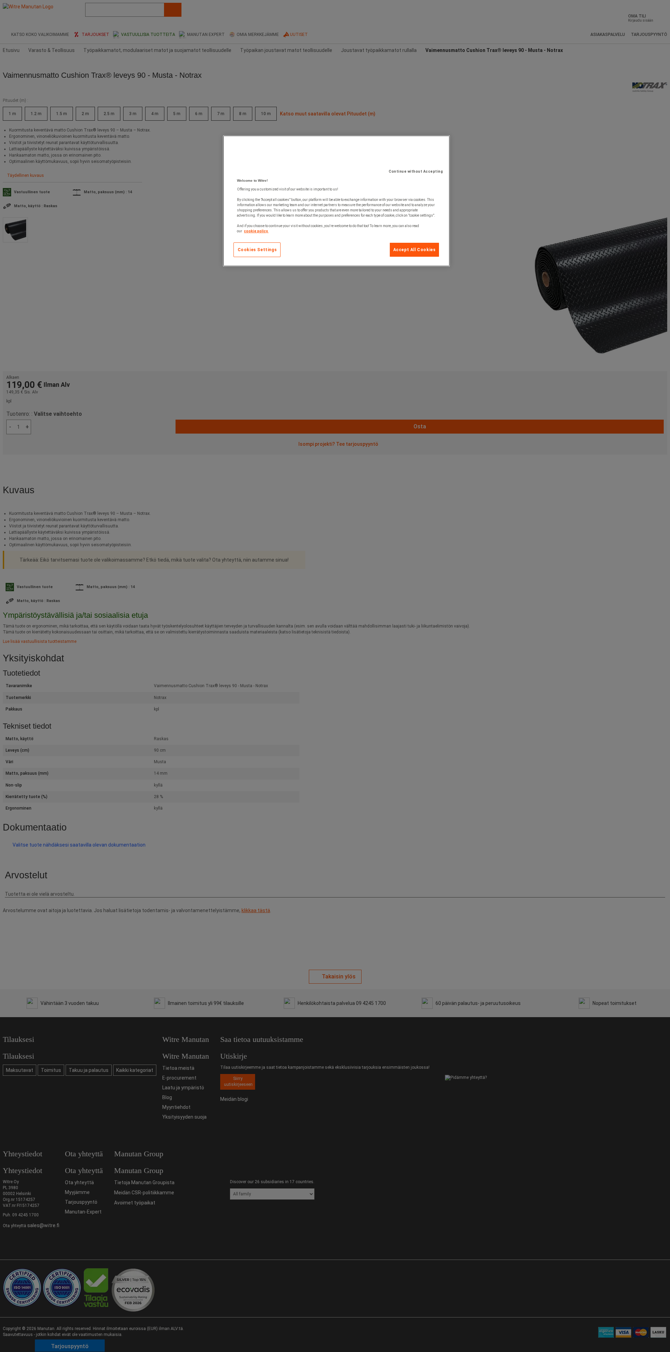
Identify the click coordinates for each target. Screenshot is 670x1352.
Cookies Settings (257, 249)
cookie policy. (256, 231)
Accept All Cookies (414, 249)
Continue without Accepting (416, 171)
